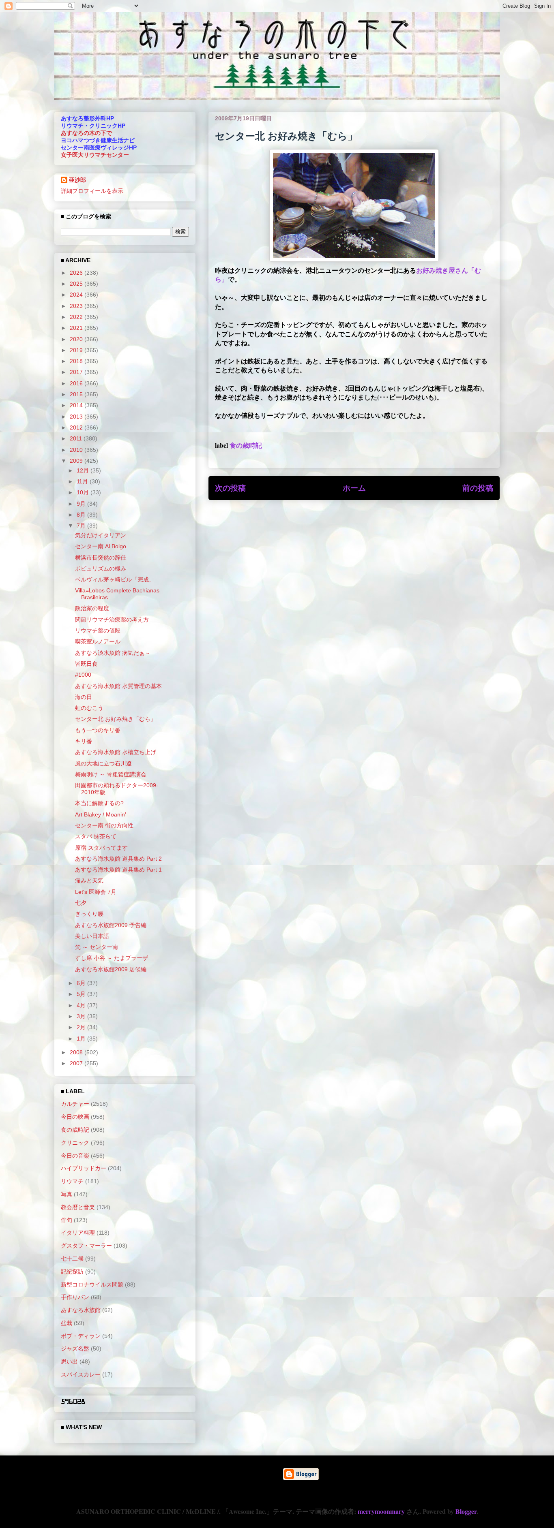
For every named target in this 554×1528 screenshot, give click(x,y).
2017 (77, 372)
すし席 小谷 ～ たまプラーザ (111, 958)
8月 (82, 514)
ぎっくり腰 (89, 913)
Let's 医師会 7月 (95, 892)
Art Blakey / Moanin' (100, 814)
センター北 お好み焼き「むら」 (115, 719)
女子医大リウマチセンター (95, 155)
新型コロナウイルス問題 (92, 1284)
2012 (77, 427)
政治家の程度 (92, 608)
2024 (77, 294)
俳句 (66, 1220)
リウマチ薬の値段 (97, 630)
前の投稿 (477, 488)
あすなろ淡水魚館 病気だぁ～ (112, 653)
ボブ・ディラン (81, 1336)
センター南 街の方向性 (104, 825)
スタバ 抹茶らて (95, 836)
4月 (82, 1005)
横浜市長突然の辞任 (100, 557)
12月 (83, 470)
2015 (77, 394)
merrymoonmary (381, 1511)
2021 (77, 328)
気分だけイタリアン (100, 535)
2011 (77, 438)
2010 (77, 450)
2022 (77, 317)
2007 (77, 1063)
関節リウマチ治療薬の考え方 (112, 619)
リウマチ (72, 1181)
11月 (83, 481)
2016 (77, 383)
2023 (77, 306)
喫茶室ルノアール (97, 641)
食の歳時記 (246, 445)
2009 (77, 460)
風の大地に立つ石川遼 (103, 763)
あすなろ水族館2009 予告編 (110, 925)
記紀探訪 (72, 1271)
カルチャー (75, 1104)
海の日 (83, 697)
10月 (83, 492)
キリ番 (83, 741)
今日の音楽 (75, 1155)
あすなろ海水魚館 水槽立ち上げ (115, 752)
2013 (77, 416)
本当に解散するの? (99, 803)
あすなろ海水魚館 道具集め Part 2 (118, 858)
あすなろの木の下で (86, 133)
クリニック (75, 1142)
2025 (77, 283)
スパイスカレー (81, 1374)
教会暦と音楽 (78, 1207)
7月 (82, 525)
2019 (77, 350)
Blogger (466, 1511)
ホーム (354, 488)
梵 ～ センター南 (96, 947)
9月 (82, 503)
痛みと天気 (89, 880)
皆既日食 (86, 663)
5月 (82, 994)
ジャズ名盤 (75, 1348)
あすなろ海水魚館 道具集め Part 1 (118, 869)
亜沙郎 (77, 180)
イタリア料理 (78, 1232)
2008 (77, 1052)
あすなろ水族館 (81, 1310)
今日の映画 (75, 1116)
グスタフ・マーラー (86, 1245)
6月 (82, 983)
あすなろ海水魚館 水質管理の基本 (118, 686)
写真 (66, 1194)
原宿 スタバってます (101, 847)
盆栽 (66, 1323)
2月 (82, 1027)
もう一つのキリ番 (97, 730)
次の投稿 (230, 488)
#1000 (83, 674)
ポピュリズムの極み (100, 568)
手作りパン (75, 1297)
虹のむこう (89, 708)
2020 (77, 339)
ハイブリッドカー (83, 1168)
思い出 (69, 1361)
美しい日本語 (92, 936)
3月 (82, 1016)
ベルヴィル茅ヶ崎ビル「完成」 (115, 579)
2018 (77, 361)
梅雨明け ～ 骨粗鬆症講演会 (110, 774)
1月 (82, 1038)
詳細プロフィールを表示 (92, 191)
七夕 (80, 903)
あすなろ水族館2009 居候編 (110, 969)
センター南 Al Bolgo (100, 546)
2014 (77, 405)
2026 (77, 272)
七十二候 (72, 1258)
